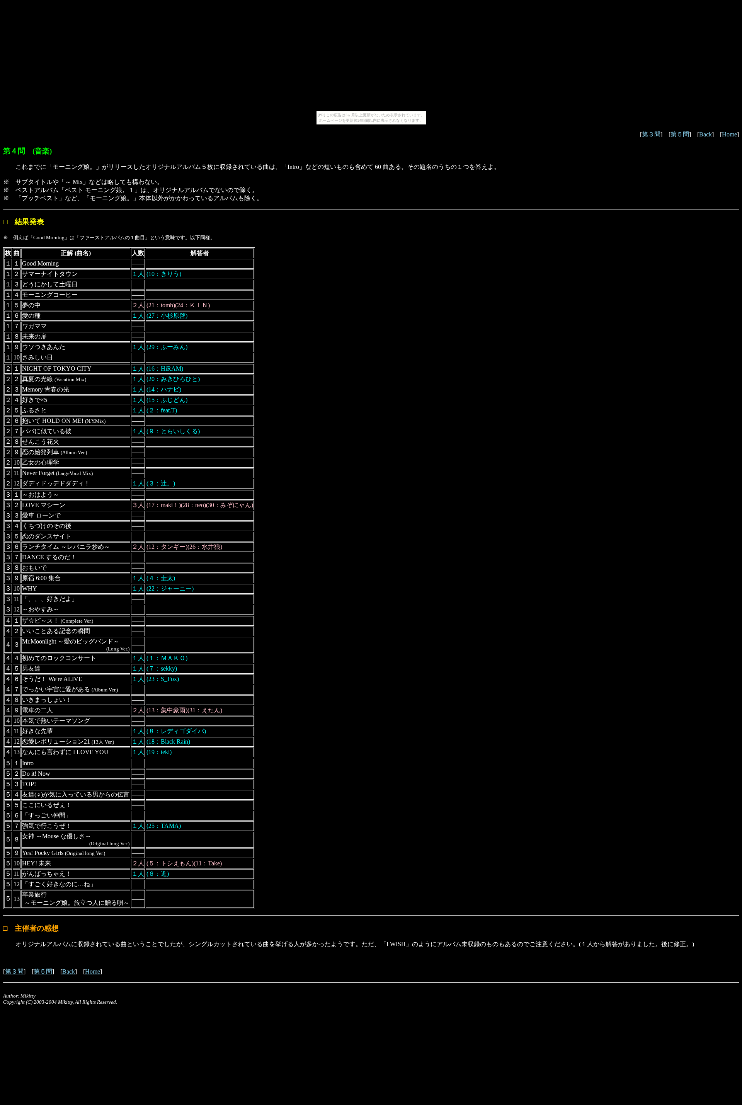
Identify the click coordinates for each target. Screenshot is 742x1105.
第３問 (651, 134)
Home (729, 134)
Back (705, 134)
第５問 (680, 134)
